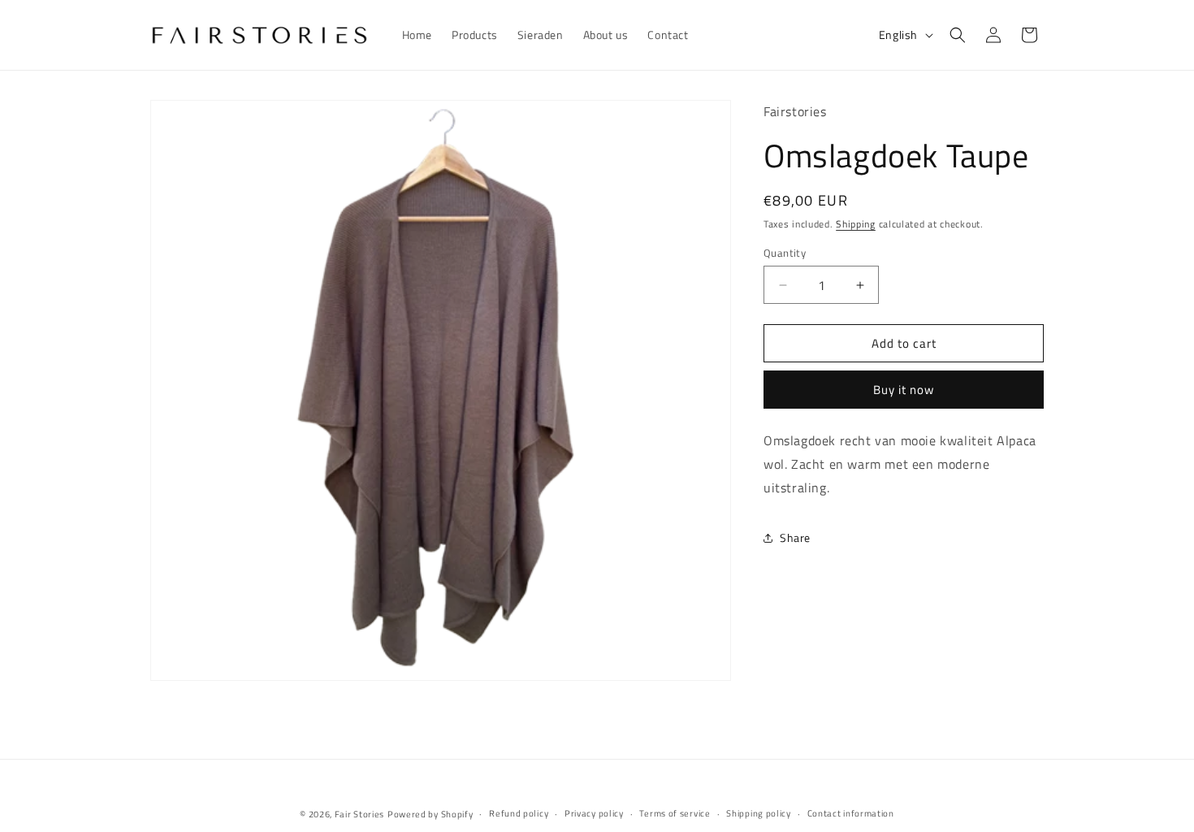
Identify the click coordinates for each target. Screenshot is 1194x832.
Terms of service (674, 813)
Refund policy (518, 813)
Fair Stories (359, 814)
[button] (958, 35)
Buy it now (903, 389)
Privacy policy (594, 813)
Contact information (850, 813)
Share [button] (795, 537)
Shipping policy (758, 813)
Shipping (856, 224)
